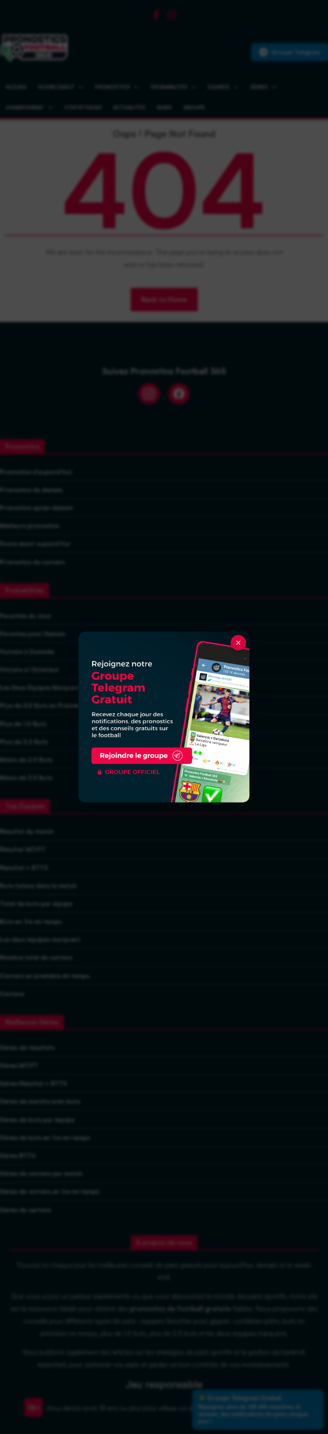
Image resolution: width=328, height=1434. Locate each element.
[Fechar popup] (238, 642)
